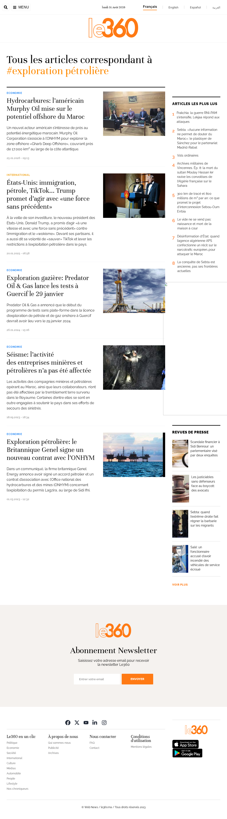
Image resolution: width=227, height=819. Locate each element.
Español (195, 7)
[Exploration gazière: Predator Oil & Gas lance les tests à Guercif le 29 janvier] (134, 291)
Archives (53, 753)
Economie (14, 93)
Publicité (53, 747)
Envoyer (137, 679)
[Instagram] (104, 722)
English (173, 7)
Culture (11, 763)
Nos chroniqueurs (17, 788)
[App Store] (185, 744)
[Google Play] (187, 753)
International (18, 175)
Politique (12, 742)
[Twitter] (77, 722)
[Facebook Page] (67, 722)
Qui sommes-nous (59, 742)
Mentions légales (141, 746)
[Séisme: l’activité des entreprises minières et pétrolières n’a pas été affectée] (134, 367)
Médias (11, 768)
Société (11, 753)
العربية (216, 7)
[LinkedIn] (95, 722)
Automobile (14, 773)
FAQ (92, 742)
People (11, 778)
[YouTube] (86, 722)
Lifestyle (12, 783)
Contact (94, 747)
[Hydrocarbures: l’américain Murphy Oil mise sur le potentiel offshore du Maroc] (134, 113)
